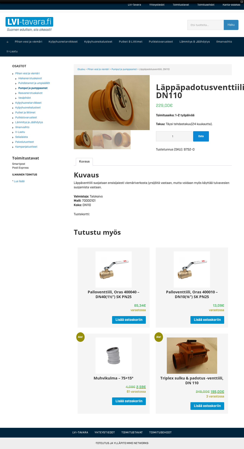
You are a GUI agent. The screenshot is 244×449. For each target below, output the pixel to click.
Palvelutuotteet (24, 142)
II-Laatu (20, 132)
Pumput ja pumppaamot (124, 69)
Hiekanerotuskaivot (30, 78)
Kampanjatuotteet (26, 147)
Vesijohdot (24, 98)
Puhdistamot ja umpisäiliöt (34, 83)
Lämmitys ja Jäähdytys (29, 122)
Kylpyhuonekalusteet (28, 107)
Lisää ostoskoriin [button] (129, 320)
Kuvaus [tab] (84, 162)
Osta (201, 136)
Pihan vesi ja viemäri (98, 69)
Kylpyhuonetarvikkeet (28, 103)
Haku (231, 25)
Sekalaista (21, 137)
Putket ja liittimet (25, 112)
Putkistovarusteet (26, 117)
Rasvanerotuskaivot (30, 93)
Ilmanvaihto (22, 127)
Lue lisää (19, 181)
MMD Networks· (138, 443)
